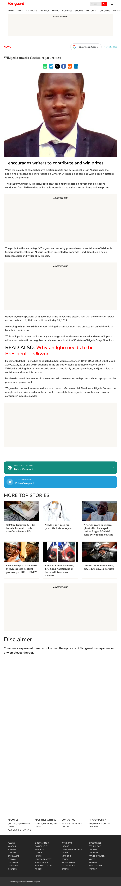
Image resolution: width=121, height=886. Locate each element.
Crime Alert (13, 856)
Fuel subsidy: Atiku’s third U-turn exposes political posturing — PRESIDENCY (21, 568)
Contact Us (68, 820)
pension (38, 869)
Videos (92, 859)
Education (13, 866)
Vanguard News (16, 3)
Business (67, 10)
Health (38, 856)
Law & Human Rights (72, 849)
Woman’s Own (96, 866)
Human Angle (41, 862)
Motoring (66, 856)
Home (11, 10)
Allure (117, 10)
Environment (41, 846)
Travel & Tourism (97, 856)
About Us (13, 820)
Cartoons (93, 853)
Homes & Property (43, 859)
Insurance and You (44, 866)
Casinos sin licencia (19, 830)
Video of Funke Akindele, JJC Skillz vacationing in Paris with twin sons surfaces (59, 570)
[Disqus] (60, 700)
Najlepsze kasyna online (72, 825)
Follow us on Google (88, 46)
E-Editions (31, 10)
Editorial (91, 10)
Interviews (67, 843)
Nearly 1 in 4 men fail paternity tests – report (58, 526)
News (20, 10)
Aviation (12, 846)
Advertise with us (45, 820)
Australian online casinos (99, 825)
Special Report (69, 866)
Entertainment (42, 843)
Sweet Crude (95, 843)
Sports (79, 10)
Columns (105, 10)
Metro (55, 10)
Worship (93, 869)
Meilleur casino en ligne (46, 825)
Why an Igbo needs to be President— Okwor (49, 350)
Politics (44, 10)
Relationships (68, 862)
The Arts (93, 849)
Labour (65, 846)
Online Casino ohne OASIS (19, 825)
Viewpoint (94, 862)
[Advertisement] (60, 218)
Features (39, 849)
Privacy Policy (97, 820)
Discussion (13, 862)
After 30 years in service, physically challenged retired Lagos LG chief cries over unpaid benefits (98, 529)
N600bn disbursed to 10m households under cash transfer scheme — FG (20, 528)
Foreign (38, 853)
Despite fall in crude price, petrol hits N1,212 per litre (99, 566)
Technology (95, 846)
